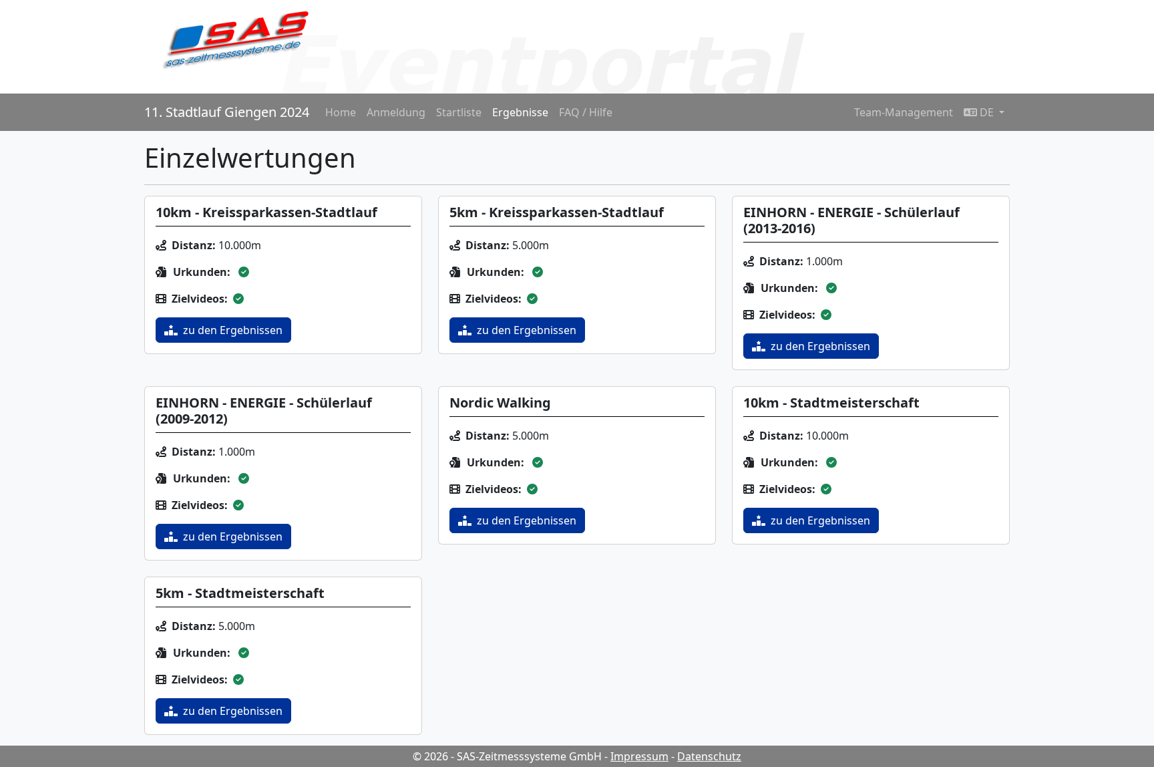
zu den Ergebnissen (232, 330)
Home (340, 112)
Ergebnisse (520, 112)
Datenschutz (709, 756)
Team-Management (903, 112)
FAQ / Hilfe (585, 112)
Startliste (459, 112)
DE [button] (986, 112)
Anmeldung (396, 112)
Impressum (639, 756)
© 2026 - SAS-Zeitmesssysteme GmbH (507, 756)
